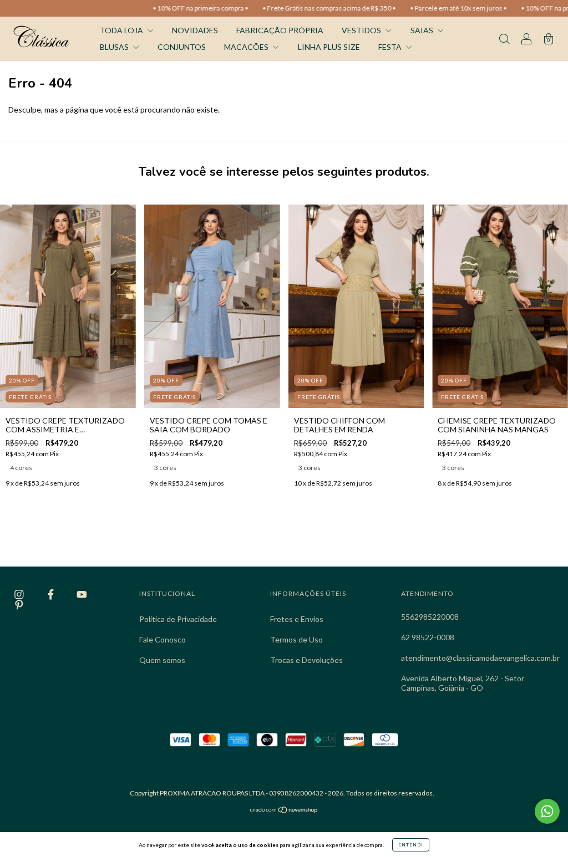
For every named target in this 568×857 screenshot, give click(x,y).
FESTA (390, 47)
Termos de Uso (296, 639)
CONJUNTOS (182, 47)
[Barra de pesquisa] (504, 39)
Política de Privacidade (178, 619)
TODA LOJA (122, 30)
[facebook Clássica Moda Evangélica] (51, 594)
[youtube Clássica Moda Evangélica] (82, 594)
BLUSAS (115, 47)
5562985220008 (430, 616)
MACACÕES (247, 47)
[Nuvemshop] (284, 810)
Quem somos (162, 660)
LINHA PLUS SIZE (329, 47)
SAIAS (422, 30)
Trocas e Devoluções (306, 660)
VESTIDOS (362, 30)
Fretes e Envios (296, 619)
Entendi (410, 845)
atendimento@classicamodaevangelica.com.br (480, 657)
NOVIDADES (195, 30)
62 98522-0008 (427, 637)
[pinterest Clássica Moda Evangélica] (19, 604)
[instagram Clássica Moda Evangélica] (20, 594)
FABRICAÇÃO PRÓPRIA (279, 30)
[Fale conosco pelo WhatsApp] (547, 811)
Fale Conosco (162, 639)
